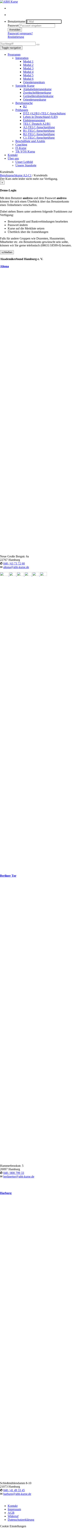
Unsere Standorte (25, 165)
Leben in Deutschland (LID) (40, 116)
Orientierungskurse (34, 99)
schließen (7, 252)
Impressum (14, 1509)
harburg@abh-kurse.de (17, 1493)
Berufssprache (24, 103)
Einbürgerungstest (34, 120)
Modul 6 (28, 78)
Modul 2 (28, 65)
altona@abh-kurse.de (16, 567)
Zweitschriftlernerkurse (37, 92)
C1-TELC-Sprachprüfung (39, 137)
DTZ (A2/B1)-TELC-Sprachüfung (44, 113)
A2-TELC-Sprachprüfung (39, 127)
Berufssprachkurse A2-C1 (16, 175)
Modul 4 (28, 71)
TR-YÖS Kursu (25, 151)
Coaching (21, 144)
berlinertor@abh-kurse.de (18, 1176)
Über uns (13, 158)
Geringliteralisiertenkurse (38, 96)
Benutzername (16, 21)
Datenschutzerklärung (21, 1519)
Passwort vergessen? (20, 33)
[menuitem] (41, 8)
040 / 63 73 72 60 (14, 563)
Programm (14, 54)
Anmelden (14, 29)
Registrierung (16, 36)
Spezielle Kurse (24, 85)
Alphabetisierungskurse (37, 89)
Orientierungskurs (34, 82)
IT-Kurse (20, 148)
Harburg (6, 1193)
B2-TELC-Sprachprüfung (39, 134)
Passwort (13, 25)
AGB (11, 1512)
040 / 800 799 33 (13, 1172)
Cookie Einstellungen (13, 1526)
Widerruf (13, 1516)
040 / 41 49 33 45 (14, 1490)
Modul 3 (28, 68)
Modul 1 (28, 61)
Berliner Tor (8, 875)
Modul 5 (28, 75)
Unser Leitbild (24, 161)
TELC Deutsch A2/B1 (37, 123)
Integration (21, 58)
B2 (25, 106)
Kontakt (13, 155)
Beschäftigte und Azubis (30, 141)
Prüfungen (21, 110)
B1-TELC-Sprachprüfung (39, 130)
